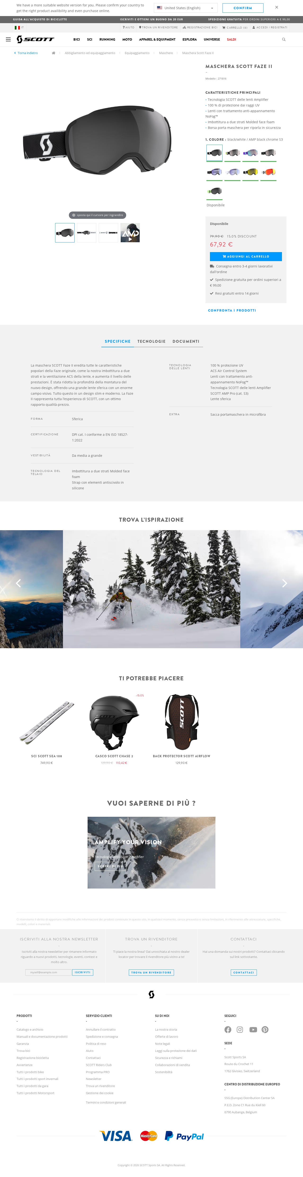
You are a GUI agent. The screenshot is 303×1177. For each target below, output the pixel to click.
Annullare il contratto (101, 1029)
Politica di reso (96, 1044)
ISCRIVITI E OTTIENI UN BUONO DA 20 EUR (151, 19)
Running (107, 39)
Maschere (166, 53)
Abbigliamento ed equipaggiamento (90, 53)
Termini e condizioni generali (106, 1102)
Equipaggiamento (137, 53)
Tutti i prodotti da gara (32, 1086)
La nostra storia (166, 1029)
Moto (127, 39)
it (22, 27)
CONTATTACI (243, 972)
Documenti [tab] (186, 341)
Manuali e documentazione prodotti (42, 1036)
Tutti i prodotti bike (30, 1072)
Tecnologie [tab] (152, 341)
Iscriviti (83, 972)
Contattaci (93, 1058)
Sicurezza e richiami (168, 1058)
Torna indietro (28, 53)
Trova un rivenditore (151, 972)
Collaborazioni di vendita (172, 1065)
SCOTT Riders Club (99, 1065)
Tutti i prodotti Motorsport (35, 1093)
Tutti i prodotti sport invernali (37, 1079)
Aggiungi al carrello (248, 256)
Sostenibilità (163, 1072)
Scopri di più (110, 866)
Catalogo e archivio (30, 1029)
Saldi (231, 39)
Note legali (162, 1044)
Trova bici (23, 1051)
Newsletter (93, 1079)
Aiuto (90, 1051)
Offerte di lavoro (166, 1036)
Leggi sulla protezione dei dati (176, 1051)
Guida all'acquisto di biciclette (40, 19)
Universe (212, 39)
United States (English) (182, 8)
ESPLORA (190, 39)
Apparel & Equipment (157, 39)
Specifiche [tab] (118, 341)
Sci (89, 39)
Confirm (243, 8)
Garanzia (23, 1044)
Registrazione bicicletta (33, 1058)
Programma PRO (98, 1072)
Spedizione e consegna (102, 1036)
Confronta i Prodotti (232, 310)
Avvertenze (24, 1065)
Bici (76, 39)
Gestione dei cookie (99, 1093)
